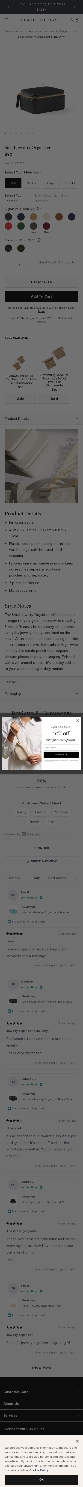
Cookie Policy (39, 1470)
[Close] (77, 1441)
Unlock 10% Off (61, 754)
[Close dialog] (77, 720)
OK (41, 1479)
